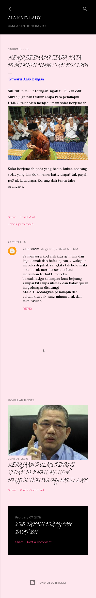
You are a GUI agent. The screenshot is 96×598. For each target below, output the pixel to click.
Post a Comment (32, 490)
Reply (27, 308)
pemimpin (25, 224)
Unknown (31, 249)
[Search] (85, 8)
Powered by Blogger (51, 582)
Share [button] (12, 217)
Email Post (27, 217)
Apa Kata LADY (24, 18)
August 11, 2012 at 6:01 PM (59, 249)
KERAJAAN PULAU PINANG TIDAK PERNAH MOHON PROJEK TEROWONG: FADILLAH (48, 473)
